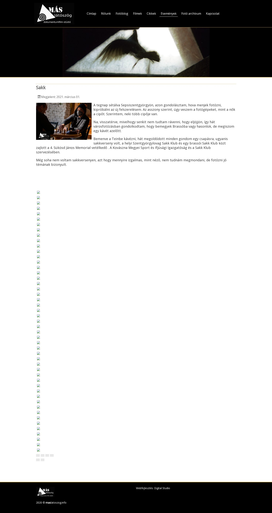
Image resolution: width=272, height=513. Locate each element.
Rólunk (106, 13)
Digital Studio (162, 488)
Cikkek (151, 13)
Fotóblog (122, 13)
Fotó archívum (191, 13)
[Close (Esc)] (38, 455)
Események (169, 13)
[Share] (42, 455)
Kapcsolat (212, 13)
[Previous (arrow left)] (38, 460)
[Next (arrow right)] (42, 460)
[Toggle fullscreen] (47, 455)
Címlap (91, 13)
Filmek (137, 13)
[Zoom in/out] (52, 455)
